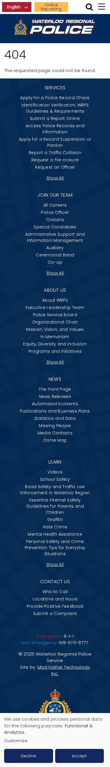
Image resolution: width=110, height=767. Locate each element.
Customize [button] (16, 741)
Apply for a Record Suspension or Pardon (55, 142)
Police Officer (55, 212)
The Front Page (55, 389)
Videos (55, 472)
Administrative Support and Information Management (55, 237)
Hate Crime (55, 527)
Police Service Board (55, 315)
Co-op (55, 262)
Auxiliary (55, 248)
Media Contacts (55, 433)
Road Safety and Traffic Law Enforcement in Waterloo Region (55, 490)
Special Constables (55, 227)
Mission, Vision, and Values (55, 329)
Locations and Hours (55, 599)
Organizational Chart (55, 322)
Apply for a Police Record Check (54, 98)
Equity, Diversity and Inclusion (55, 344)
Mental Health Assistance (55, 534)
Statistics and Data (55, 418)
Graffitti (55, 520)
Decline (28, 756)
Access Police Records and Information (55, 129)
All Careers (55, 205)
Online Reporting (51, 7)
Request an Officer (55, 167)
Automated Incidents (55, 404)
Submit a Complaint (55, 613)
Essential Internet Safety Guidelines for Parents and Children (55, 506)
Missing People (55, 426)
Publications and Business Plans (55, 411)
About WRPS (55, 300)
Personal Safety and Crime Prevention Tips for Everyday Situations (55, 548)
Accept (79, 756)
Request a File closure (55, 160)
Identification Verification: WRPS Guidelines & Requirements (55, 108)
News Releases (55, 396)
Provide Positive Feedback (55, 606)
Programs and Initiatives (55, 351)
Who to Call (55, 592)
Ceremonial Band (55, 255)
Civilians (55, 220)
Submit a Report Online (55, 118)
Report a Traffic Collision (55, 153)
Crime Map (55, 440)
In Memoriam (54, 337)
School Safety (55, 479)
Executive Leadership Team (55, 307)
